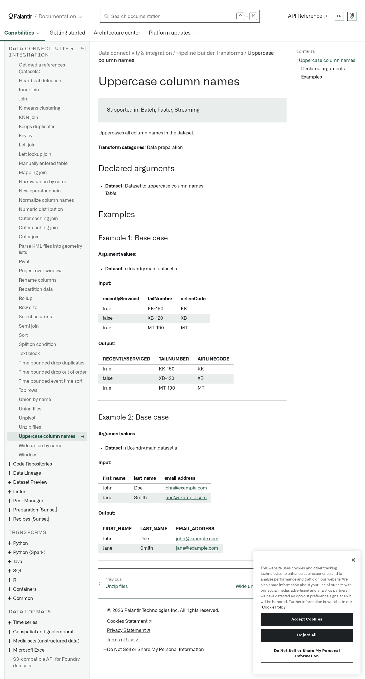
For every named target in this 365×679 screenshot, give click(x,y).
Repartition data (36, 289)
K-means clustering (39, 108)
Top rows (28, 390)
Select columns (35, 317)
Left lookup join (35, 154)
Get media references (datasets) (42, 68)
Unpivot (27, 418)
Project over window (40, 271)
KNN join (28, 117)
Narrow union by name (43, 182)
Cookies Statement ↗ (129, 621)
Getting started (67, 33)
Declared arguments (323, 69)
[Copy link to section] (95, 82)
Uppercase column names (47, 436)
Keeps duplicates (37, 126)
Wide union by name (40, 446)
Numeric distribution (41, 209)
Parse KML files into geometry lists (50, 249)
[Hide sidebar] (83, 48)
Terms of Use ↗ (123, 640)
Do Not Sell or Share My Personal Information (307, 653)
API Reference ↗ (307, 16)
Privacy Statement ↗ (128, 630)
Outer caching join (38, 218)
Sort (23, 335)
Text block (29, 353)
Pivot (24, 261)
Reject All (307, 635)
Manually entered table (43, 163)
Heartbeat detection (40, 80)
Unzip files (30, 427)
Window (27, 455)
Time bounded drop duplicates (51, 363)
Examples (311, 77)
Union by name (35, 400)
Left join (27, 145)
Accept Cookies (307, 619)
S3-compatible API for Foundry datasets (46, 662)
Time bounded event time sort (50, 381)
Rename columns (37, 280)
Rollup (26, 298)
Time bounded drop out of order (53, 372)
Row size (28, 307)
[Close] (353, 560)
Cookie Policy (273, 607)
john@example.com (186, 488)
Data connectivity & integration (135, 53)
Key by (25, 136)
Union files (30, 409)
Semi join (29, 326)
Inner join (29, 90)
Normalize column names (46, 200)
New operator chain (40, 191)
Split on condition (37, 344)
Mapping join (33, 172)
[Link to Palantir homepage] (20, 16)
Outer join (29, 237)
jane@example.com (186, 497)
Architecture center (117, 33)
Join (23, 99)
